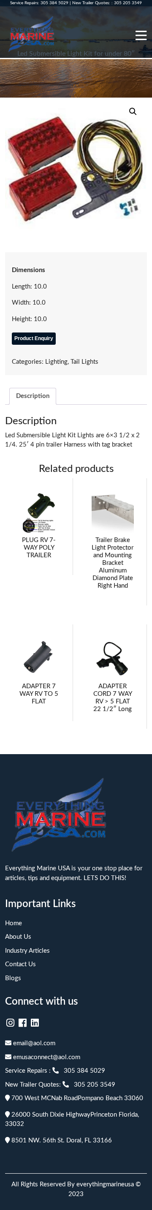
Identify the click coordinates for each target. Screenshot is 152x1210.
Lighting (56, 362)
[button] (133, 111)
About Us (18, 937)
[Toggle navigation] (141, 35)
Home (13, 923)
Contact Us (20, 964)
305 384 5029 (54, 3)
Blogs (13, 978)
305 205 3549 (128, 3)
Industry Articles (27, 951)
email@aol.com (33, 1043)
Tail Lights (84, 362)
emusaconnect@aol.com (45, 1057)
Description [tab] (32, 396)
